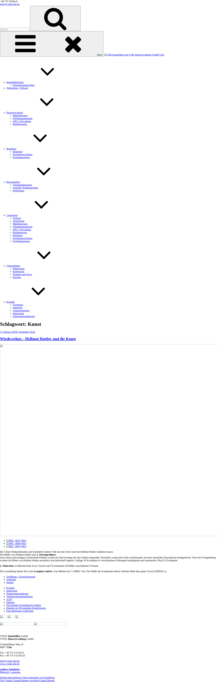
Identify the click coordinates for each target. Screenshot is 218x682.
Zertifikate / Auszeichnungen (20, 576)
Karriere (17, 277)
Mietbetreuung (20, 115)
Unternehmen (13, 265)
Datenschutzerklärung (24, 316)
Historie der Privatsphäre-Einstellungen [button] (26, 608)
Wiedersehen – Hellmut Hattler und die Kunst (38, 339)
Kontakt (10, 302)
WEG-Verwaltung (22, 121)
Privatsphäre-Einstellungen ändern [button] (23, 605)
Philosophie (19, 268)
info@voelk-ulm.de (10, 4)
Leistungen (12, 215)
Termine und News (22, 274)
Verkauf (17, 218)
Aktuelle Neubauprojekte (25, 187)
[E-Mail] (4, 617)
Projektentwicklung (22, 154)
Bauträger (11, 148)
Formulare (18, 304)
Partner (10, 582)
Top (2, 680)
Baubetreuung (20, 124)
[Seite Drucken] (11, 617)
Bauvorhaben (13, 182)
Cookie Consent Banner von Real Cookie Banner (30, 680)
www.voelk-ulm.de (9, 663)
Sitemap (10, 602)
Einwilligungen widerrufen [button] (20, 611)
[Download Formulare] (19, 617)
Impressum (18, 313)
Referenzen (18, 190)
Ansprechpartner (21, 310)
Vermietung (18, 221)
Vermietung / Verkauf (17, 88)
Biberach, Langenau (10, 671)
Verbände (11, 579)
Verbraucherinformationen (19, 596)
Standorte (17, 307)
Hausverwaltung (14, 112)
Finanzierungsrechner (23, 85)
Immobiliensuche (15, 82)
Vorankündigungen (22, 185)
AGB (9, 599)
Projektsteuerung (21, 157)
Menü (99, 55)
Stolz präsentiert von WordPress (39, 677)
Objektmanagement (22, 118)
